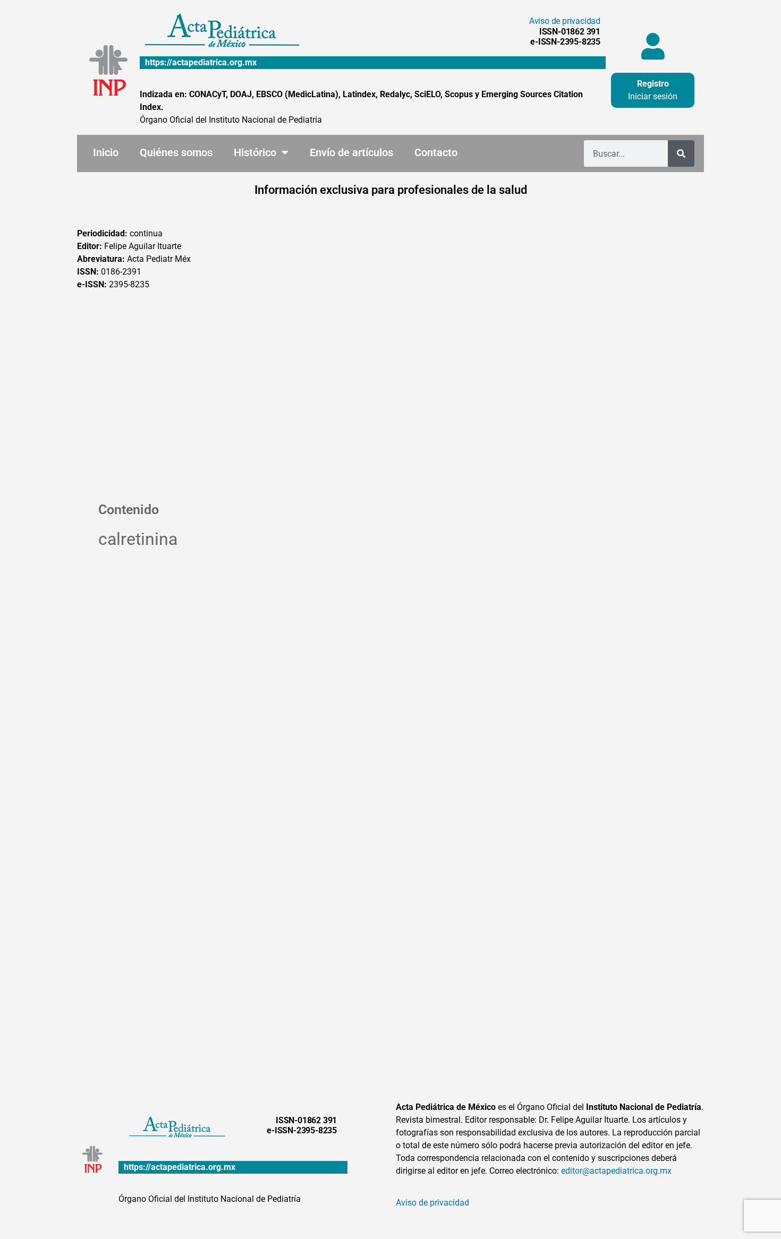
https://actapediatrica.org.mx (201, 62)
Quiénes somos (176, 152)
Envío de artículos (351, 152)
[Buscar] (681, 153)
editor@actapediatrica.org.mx (616, 1171)
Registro (653, 84)
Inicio (105, 152)
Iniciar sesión (652, 96)
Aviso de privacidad (564, 21)
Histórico (255, 152)
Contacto (435, 152)
